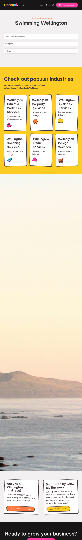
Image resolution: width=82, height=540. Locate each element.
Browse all (50, 5)
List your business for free (20, 508)
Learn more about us (58, 509)
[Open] (41, 5)
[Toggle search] (23, 5)
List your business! (67, 5)
